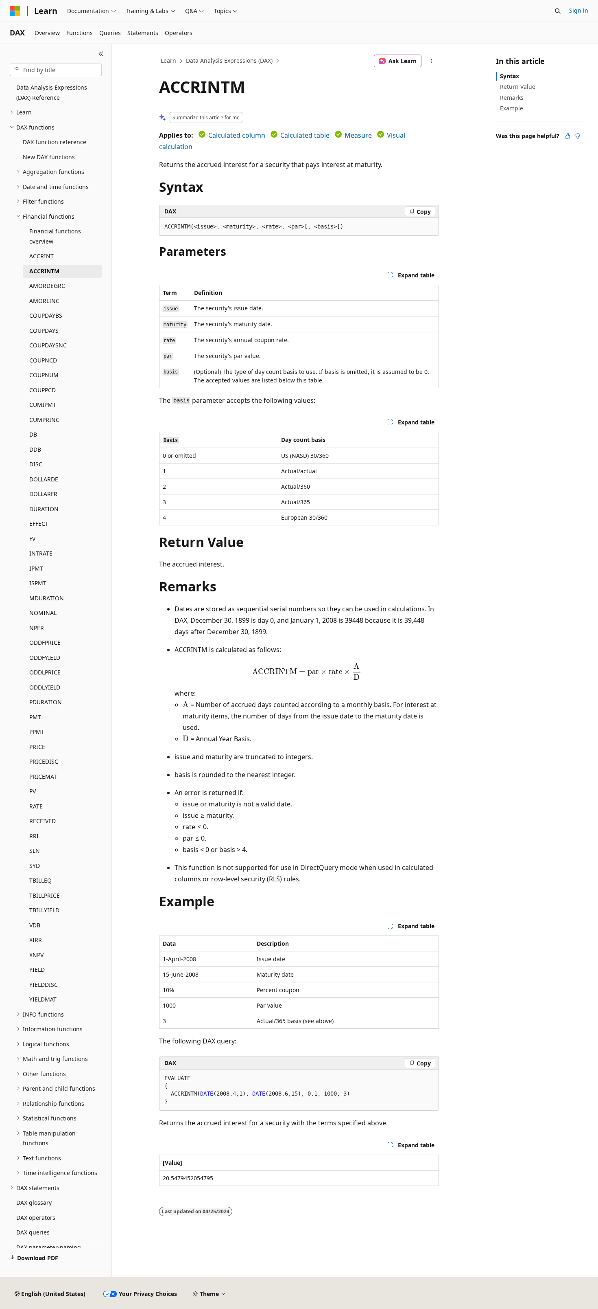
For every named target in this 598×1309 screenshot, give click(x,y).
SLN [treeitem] (34, 850)
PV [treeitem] (32, 791)
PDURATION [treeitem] (45, 702)
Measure (358, 135)
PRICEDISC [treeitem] (43, 761)
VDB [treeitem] (34, 925)
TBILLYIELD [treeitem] (44, 910)
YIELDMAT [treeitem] (43, 999)
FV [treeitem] (32, 538)
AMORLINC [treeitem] (44, 301)
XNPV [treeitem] (36, 955)
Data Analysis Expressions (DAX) (229, 60)
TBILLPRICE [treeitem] (44, 895)
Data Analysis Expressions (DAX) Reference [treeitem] (51, 92)
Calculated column (236, 135)
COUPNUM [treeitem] (44, 375)
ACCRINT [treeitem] (41, 256)
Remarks (512, 97)
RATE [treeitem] (36, 806)
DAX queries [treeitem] (33, 1232)
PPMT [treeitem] (36, 732)
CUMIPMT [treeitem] (42, 405)
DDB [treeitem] (35, 449)
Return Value (517, 86)
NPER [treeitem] (36, 628)
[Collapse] (101, 53)
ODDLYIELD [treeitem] (44, 687)
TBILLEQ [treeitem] (40, 880)
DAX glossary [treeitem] (34, 1202)
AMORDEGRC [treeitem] (47, 286)
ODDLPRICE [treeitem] (45, 672)
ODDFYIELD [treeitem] (44, 657)
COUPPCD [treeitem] (42, 390)
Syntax (509, 76)
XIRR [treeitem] (35, 940)
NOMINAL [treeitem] (43, 613)
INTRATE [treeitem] (40, 553)
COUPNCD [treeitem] (43, 360)
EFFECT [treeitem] (38, 523)
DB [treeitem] (33, 434)
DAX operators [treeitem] (35, 1217)
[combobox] (56, 70)
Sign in (578, 10)
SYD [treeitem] (34, 866)
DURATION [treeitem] (44, 509)
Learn (168, 60)
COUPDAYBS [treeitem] (45, 315)
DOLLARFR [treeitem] (43, 494)
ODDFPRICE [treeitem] (45, 642)
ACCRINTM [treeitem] (44, 271)
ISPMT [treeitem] (37, 583)
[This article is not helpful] (577, 136)
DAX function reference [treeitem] (54, 142)
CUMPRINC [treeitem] (44, 420)
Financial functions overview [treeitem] (55, 236)
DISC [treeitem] (35, 464)
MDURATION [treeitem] (46, 598)
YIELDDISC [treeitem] (43, 984)
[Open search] (558, 11)
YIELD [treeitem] (37, 969)
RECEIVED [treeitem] (42, 821)
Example (511, 108)
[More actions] (432, 61)
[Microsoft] (15, 11)
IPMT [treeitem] (36, 568)
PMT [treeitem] (35, 717)
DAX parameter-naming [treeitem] (48, 1247)
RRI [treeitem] (34, 836)
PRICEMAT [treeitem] (43, 776)
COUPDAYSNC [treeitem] (48, 345)
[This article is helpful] (567, 136)
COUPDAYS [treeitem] (44, 330)
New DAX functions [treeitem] (49, 157)
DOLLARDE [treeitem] (43, 479)
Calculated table (305, 135)
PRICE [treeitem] (37, 747)
